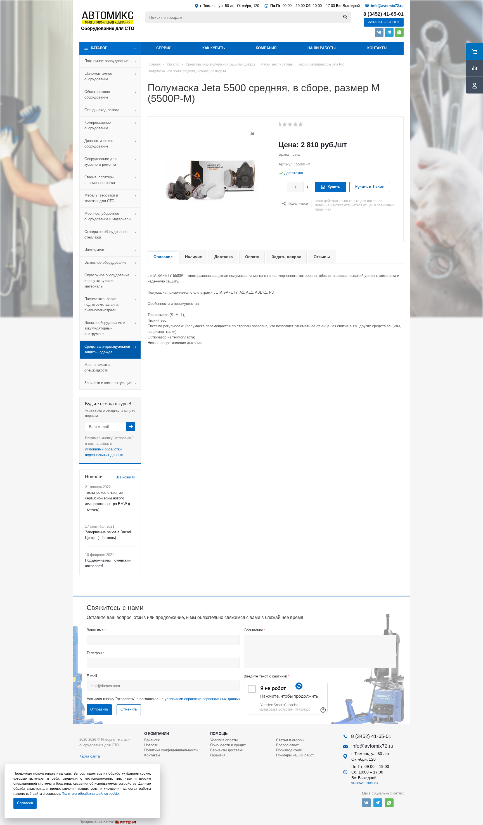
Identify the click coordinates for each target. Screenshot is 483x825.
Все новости (125, 477)
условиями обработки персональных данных (202, 699)
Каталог (99, 48)
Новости (151, 745)
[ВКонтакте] (379, 32)
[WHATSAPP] (399, 32)
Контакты (377, 48)
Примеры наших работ (295, 755)
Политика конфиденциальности (171, 750)
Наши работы (321, 48)
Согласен (25, 803)
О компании (156, 733)
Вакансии (152, 740)
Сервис (163, 48)
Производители (289, 750)
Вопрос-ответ (287, 745)
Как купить (213, 48)
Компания (266, 48)
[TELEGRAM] (389, 32)
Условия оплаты (224, 740)
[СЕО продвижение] (125, 822)
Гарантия (217, 755)
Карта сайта (89, 756)
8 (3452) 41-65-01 (383, 14)
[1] (279, 124)
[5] (301, 124)
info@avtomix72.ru (387, 6)
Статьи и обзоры (290, 740)
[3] (290, 124)
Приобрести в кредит (228, 745)
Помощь (219, 733)
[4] (295, 124)
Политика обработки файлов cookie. (91, 794)
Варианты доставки (226, 750)
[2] (285, 124)
